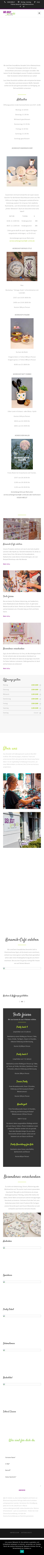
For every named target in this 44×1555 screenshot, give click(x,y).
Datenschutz (26, 1532)
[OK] (41, 1547)
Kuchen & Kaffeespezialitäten (15, 995)
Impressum (14, 1532)
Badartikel (7, 1377)
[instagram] (23, 6)
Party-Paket (8, 1309)
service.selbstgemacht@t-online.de (22, 241)
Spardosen (7, 1275)
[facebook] (20, 6)
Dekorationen (9, 1343)
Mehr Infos (6, 564)
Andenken (7, 1241)
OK (22, 1551)
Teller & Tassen (9, 1411)
